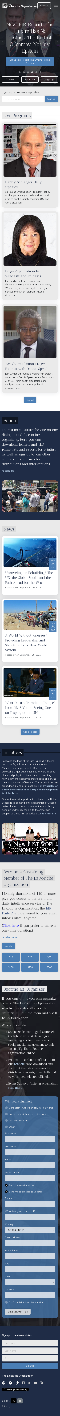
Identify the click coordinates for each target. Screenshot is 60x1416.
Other (12, 1126)
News (9, 529)
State (8, 1276)
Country (9, 1224)
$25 (30, 957)
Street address (12, 1237)
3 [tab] (28, 72)
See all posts (30, 731)
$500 (49, 967)
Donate (44, 5)
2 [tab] (23, 72)
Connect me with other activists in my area (31, 1107)
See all (30, 400)
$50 (49, 957)
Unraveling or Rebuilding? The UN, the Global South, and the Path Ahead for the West (29, 578)
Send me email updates (21, 1185)
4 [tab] (32, 72)
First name (10, 1133)
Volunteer (30, 79)
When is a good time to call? (20, 1211)
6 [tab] (40, 72)
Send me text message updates (25, 1191)
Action (10, 420)
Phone (8, 1198)
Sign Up (49, 79)
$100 (10, 967)
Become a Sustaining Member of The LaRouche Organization (28, 878)
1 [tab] (19, 72)
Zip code (9, 1289)
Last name (10, 1146)
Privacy (6, 1406)
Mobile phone (12, 1172)
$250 (30, 967)
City (7, 1263)
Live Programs (17, 115)
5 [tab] (36, 72)
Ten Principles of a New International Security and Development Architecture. (30, 789)
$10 (11, 957)
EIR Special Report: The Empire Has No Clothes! (30, 61)
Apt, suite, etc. (12, 1250)
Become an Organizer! (25, 989)
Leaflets (19, 1064)
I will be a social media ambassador (28, 1114)
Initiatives (13, 752)
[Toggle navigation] (55, 5)
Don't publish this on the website (26, 1302)
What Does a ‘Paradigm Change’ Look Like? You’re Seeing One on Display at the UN (30, 708)
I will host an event (18, 1120)
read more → (10, 470)
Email (8, 1159)
